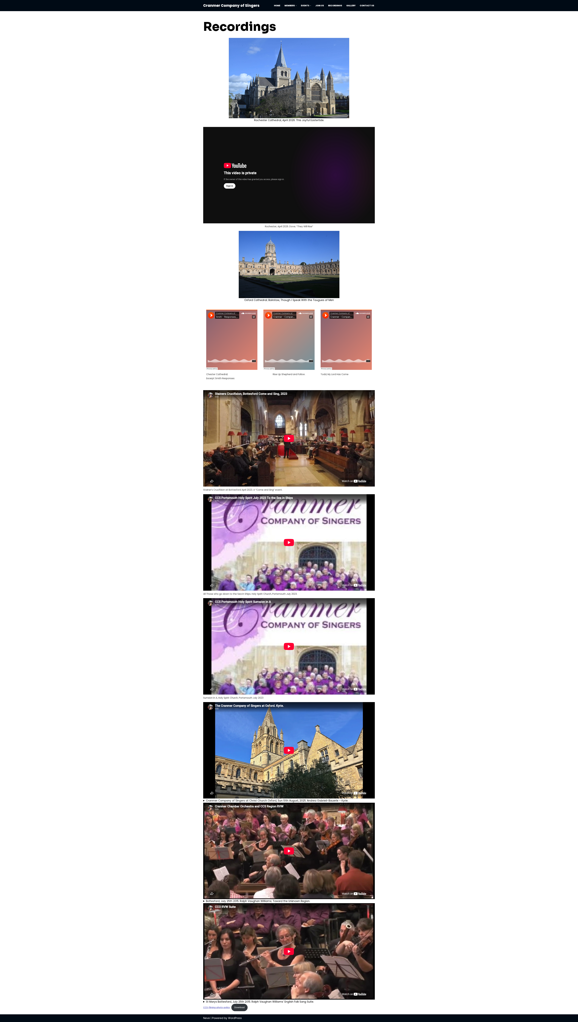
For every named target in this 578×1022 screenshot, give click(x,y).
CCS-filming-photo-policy (216, 1007)
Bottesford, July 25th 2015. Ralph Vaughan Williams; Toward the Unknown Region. (258, 901)
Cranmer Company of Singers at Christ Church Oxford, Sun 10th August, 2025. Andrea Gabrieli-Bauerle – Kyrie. (277, 800)
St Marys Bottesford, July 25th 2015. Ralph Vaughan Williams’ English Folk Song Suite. (260, 1002)
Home (277, 5)
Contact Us (367, 5)
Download (239, 1007)
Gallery (351, 5)
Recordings (335, 5)
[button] (296, 5)
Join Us (319, 5)
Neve (206, 1018)
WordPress (235, 1018)
